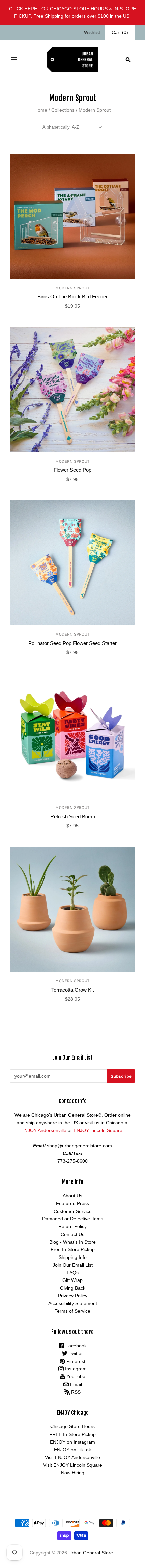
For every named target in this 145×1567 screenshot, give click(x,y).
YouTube (75, 1376)
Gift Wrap (72, 1280)
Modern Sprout (72, 287)
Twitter (75, 1353)
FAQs (73, 1272)
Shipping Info (73, 1257)
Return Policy (72, 1226)
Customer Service (73, 1211)
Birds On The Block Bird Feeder (72, 296)
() (120, 32)
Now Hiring (72, 1472)
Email (75, 1384)
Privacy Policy (72, 1295)
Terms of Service (72, 1311)
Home (40, 110)
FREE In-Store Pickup (72, 1434)
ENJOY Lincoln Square (98, 1130)
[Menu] (14, 59)
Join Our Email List (73, 1265)
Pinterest (75, 1361)
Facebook (75, 1345)
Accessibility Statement (72, 1303)
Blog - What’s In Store (72, 1242)
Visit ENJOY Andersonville (72, 1457)
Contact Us (72, 1234)
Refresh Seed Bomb (72, 816)
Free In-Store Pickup (73, 1249)
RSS (75, 1392)
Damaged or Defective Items (72, 1218)
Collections (63, 110)
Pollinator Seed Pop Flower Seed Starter (72, 643)
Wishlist (92, 32)
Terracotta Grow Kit (72, 990)
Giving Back (72, 1288)
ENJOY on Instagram (72, 1442)
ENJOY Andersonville (43, 1130)
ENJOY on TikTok (72, 1449)
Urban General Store (90, 1553)
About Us (72, 1195)
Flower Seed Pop (72, 470)
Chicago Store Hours (72, 1426)
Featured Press (72, 1203)
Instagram (75, 1368)
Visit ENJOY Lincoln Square (72, 1465)
